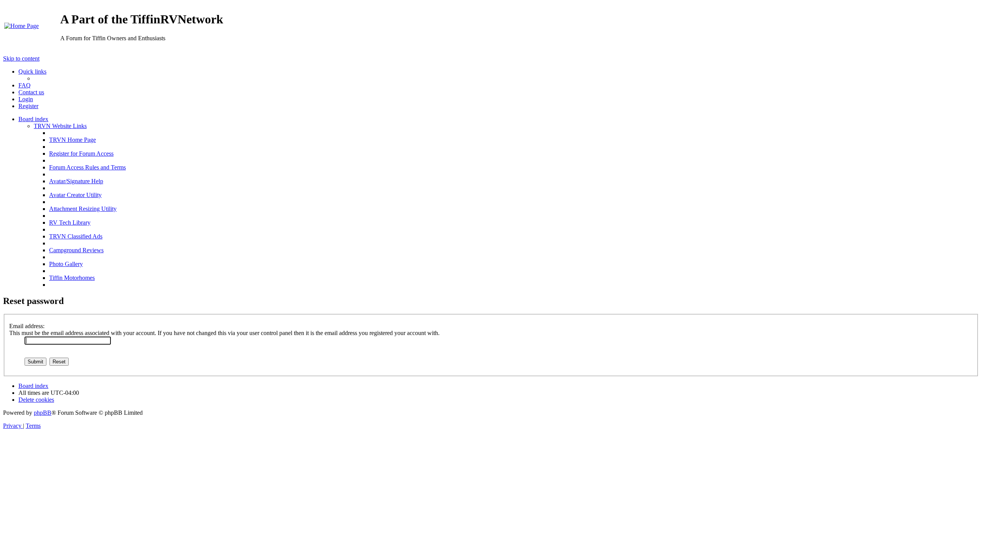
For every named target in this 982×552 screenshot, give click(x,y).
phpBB (42, 412)
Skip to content (21, 58)
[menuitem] (21, 26)
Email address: (26, 326)
